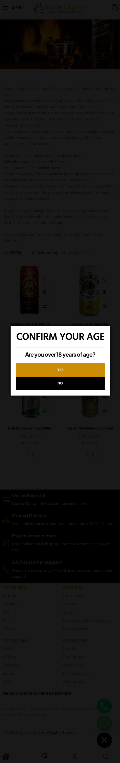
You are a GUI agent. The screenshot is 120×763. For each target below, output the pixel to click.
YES (60, 370)
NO (60, 383)
